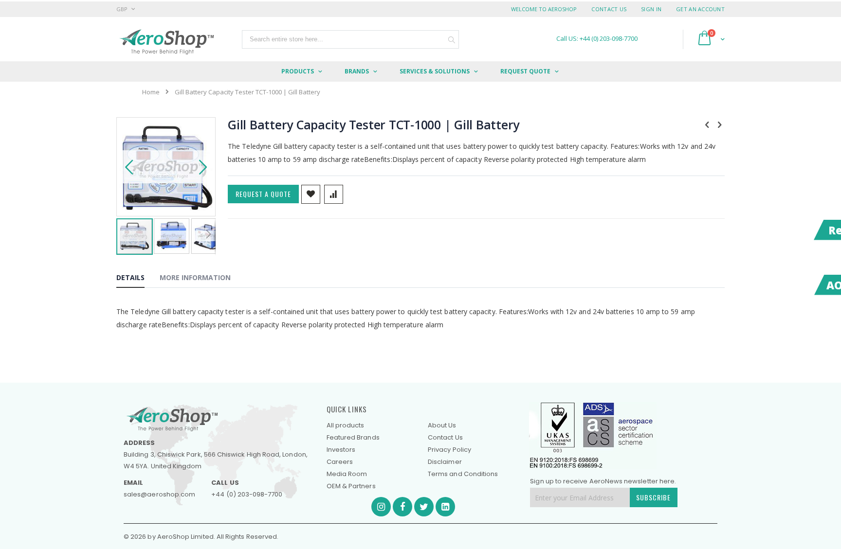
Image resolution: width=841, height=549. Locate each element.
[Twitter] (424, 506)
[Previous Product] (707, 124)
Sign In (651, 9)
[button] (129, 167)
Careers (340, 461)
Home (151, 92)
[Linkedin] (445, 506)
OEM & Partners (351, 486)
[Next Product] (719, 124)
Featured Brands (353, 437)
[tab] (137, 279)
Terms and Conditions (463, 473)
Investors (341, 449)
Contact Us (608, 9)
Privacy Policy (449, 449)
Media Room (347, 473)
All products (346, 425)
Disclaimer (445, 461)
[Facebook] (402, 506)
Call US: (597, 38)
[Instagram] (381, 506)
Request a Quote (263, 194)
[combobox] (350, 39)
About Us (442, 425)
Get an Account (700, 9)
